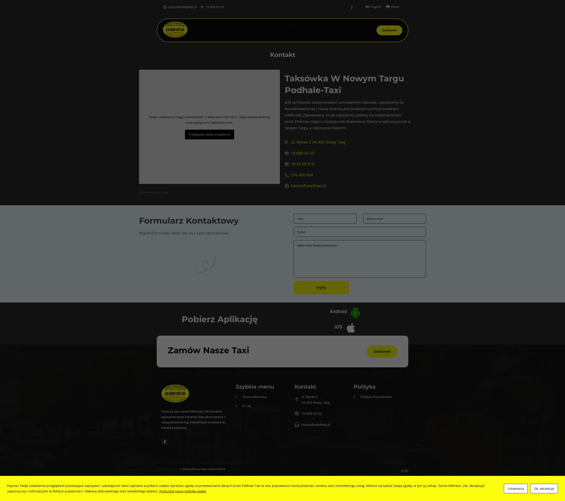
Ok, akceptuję (544, 488)
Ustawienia (516, 488)
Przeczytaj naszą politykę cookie (182, 491)
